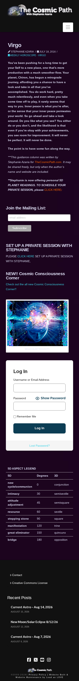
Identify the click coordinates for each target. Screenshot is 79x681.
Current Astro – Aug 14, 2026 (31, 607)
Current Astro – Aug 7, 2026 (31, 636)
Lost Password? (39, 445)
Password (19, 398)
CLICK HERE (53, 189)
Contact (17, 575)
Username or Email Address (31, 379)
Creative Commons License (30, 582)
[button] (68, 27)
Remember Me (26, 416)
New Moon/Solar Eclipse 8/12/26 (34, 622)
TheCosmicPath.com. (49, 162)
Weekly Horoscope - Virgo (28, 55)
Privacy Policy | (38, 675)
